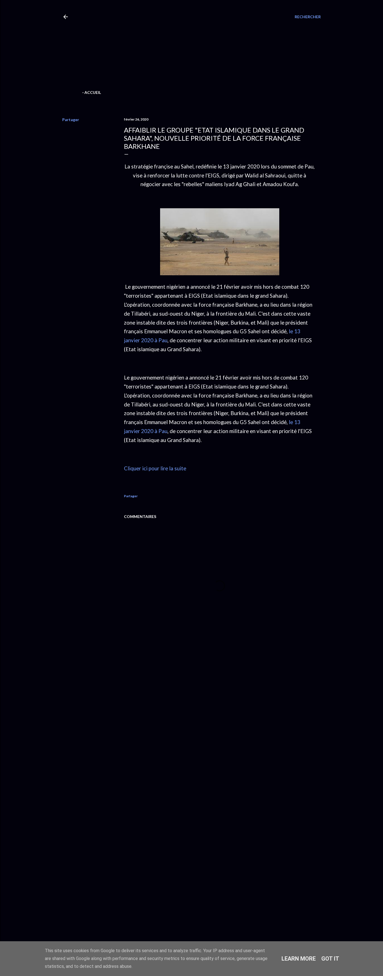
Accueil (92, 92)
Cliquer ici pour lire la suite (155, 468)
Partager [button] (70, 119)
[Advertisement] (182, 49)
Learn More (299, 958)
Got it (330, 958)
